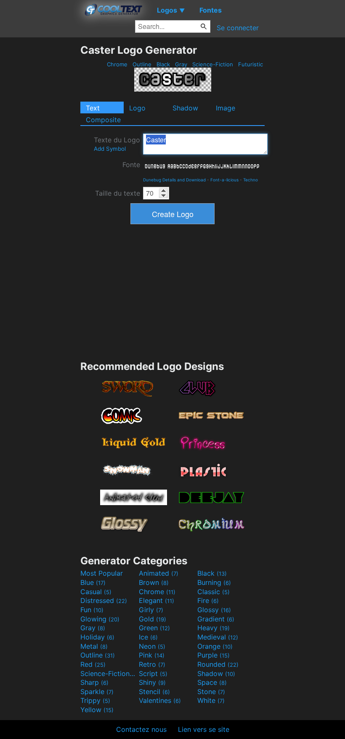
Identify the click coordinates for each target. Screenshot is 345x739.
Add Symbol (110, 148)
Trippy (95, 700)
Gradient (215, 619)
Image (225, 108)
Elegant (156, 600)
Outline (142, 64)
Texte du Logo (117, 144)
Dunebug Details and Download (174, 179)
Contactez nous (141, 729)
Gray (181, 64)
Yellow (97, 709)
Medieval (217, 637)
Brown (154, 582)
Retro (152, 664)
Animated (158, 573)
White (211, 700)
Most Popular (101, 573)
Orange (215, 646)
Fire (208, 600)
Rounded (218, 664)
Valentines (160, 700)
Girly (151, 609)
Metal (94, 646)
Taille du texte (117, 193)
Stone (211, 691)
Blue (93, 582)
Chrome (117, 64)
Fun (92, 609)
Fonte (131, 164)
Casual (95, 591)
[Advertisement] (40, 170)
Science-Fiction (213, 64)
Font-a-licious (224, 179)
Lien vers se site (203, 729)
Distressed (103, 600)
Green (154, 628)
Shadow (185, 108)
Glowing (99, 619)
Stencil (154, 691)
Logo (137, 108)
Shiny (152, 682)
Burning (214, 582)
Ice (148, 637)
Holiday (97, 637)
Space (212, 682)
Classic (213, 591)
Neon (152, 646)
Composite (103, 119)
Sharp (94, 682)
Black (163, 64)
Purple (213, 655)
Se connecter (238, 28)
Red (93, 664)
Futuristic (250, 64)
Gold (152, 619)
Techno (250, 179)
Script (153, 673)
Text (93, 108)
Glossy (214, 609)
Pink (152, 655)
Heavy (213, 628)
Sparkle (97, 691)
